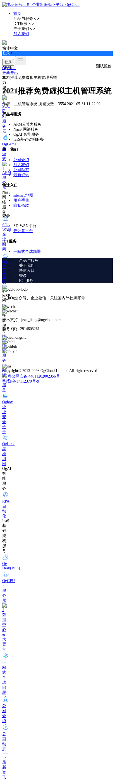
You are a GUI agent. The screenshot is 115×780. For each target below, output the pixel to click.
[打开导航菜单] (20, 60)
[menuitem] (63, 260)
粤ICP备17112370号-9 (20, 381)
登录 (8, 62)
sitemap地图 (23, 195)
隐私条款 (21, 205)
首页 (17, 13)
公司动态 (21, 170)
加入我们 (21, 34)
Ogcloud (9, 68)
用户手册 (21, 200)
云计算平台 (23, 231)
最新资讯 (10, 72)
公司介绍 (21, 160)
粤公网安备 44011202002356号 (34, 376)
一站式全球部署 (27, 251)
